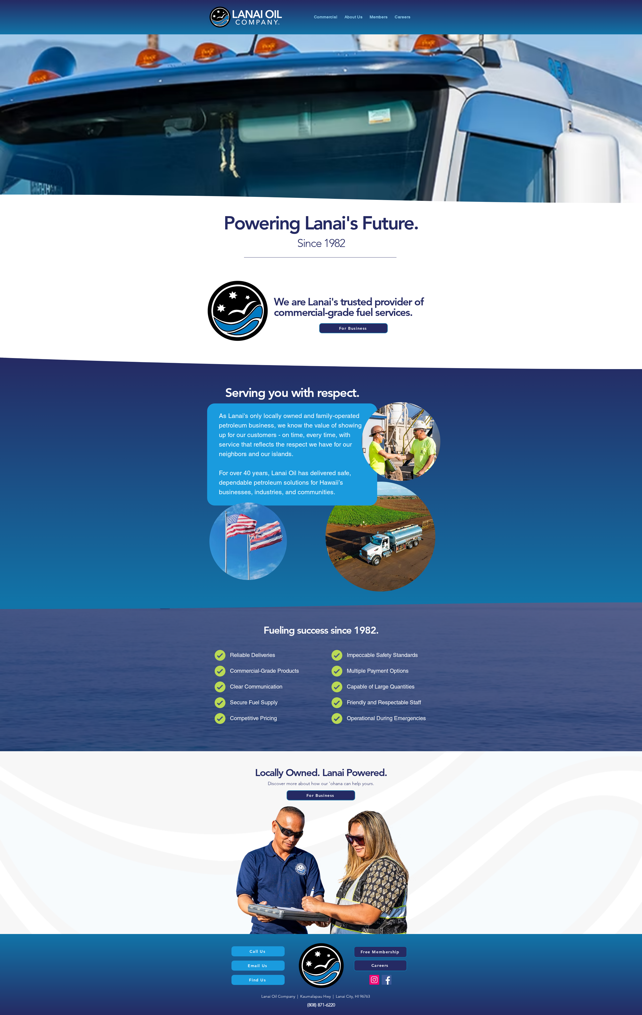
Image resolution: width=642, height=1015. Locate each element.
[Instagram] (374, 980)
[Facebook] (386, 980)
